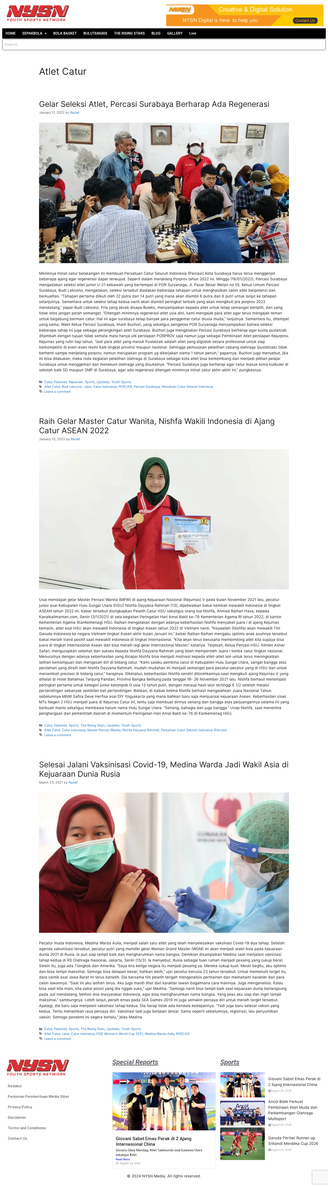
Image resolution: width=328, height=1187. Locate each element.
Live (192, 33)
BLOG (156, 33)
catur (87, 386)
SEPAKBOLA (32, 33)
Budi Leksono (72, 386)
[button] (34, 33)
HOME (11, 33)
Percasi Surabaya (147, 386)
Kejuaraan (76, 382)
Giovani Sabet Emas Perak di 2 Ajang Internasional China (153, 1141)
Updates (103, 382)
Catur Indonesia (105, 386)
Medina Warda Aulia (159, 1034)
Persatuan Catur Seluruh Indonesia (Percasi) (194, 730)
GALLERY (175, 33)
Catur (48, 382)
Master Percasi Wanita (103, 730)
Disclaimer (17, 1117)
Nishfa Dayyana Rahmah (140, 730)
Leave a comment (57, 391)
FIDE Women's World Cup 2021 (119, 1034)
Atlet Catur (52, 386)
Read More (123, 1159)
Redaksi (15, 1086)
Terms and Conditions (27, 1128)
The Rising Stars (93, 725)
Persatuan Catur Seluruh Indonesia (187, 386)
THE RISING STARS (129, 33)
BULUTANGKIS (95, 33)
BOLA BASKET (65, 33)
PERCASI (125, 386)
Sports (90, 382)
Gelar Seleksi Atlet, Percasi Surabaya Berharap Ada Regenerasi (154, 104)
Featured (60, 382)
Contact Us (17, 1138)
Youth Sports (121, 382)
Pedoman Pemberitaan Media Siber (38, 1096)
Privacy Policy (20, 1107)
